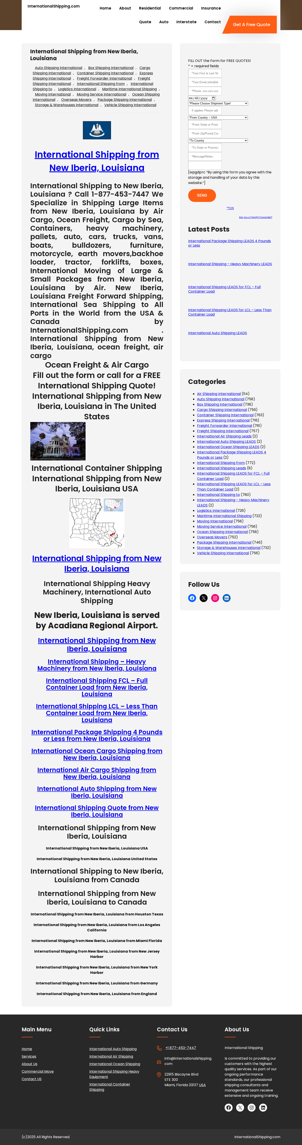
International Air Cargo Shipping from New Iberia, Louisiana (96, 773)
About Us (29, 1063)
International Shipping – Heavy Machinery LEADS (230, 264)
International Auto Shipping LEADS (217, 333)
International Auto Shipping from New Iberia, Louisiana (97, 792)
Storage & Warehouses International (66, 104)
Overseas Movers (76, 99)
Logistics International (77, 89)
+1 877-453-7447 (180, 1047)
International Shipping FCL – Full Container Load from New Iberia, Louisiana (97, 687)
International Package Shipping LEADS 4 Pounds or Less (229, 243)
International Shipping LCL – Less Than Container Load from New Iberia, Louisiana (97, 713)
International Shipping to (218, 494)
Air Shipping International (219, 393)
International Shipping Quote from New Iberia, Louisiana (97, 811)
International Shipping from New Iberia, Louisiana (96, 563)
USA (202, 1084)
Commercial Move (38, 1071)
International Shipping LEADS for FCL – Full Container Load (224, 289)
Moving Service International (101, 94)
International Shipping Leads (221, 468)
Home (27, 1048)
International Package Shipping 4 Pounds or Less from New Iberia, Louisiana (96, 735)
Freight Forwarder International (104, 78)
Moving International (53, 94)
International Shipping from (101, 83)
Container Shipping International (105, 73)
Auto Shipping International (58, 67)
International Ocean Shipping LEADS (228, 446)
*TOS (230, 208)
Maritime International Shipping (129, 89)
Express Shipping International (223, 420)
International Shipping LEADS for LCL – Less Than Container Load (229, 312)
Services (29, 1056)
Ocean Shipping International (222, 531)
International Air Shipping (111, 1056)
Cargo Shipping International (222, 409)
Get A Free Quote (251, 24)
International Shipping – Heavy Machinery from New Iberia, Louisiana (97, 665)
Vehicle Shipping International (130, 104)
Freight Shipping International (222, 430)
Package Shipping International (124, 99)
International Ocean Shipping (114, 1063)
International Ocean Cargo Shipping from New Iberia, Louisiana (96, 754)
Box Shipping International (111, 67)
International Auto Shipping (113, 1048)
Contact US (32, 1079)
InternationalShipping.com (54, 6)
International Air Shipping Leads (224, 436)
